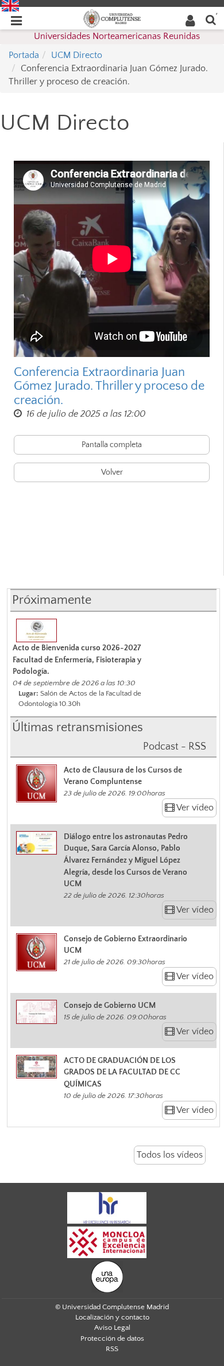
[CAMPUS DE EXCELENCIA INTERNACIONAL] (106, 1241)
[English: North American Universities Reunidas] (10, 5)
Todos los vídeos (170, 1155)
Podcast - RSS (174, 746)
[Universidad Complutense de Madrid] (112, 18)
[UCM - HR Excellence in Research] (106, 1207)
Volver (112, 472)
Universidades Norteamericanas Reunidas (117, 36)
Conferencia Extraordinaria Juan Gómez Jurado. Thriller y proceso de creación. (109, 386)
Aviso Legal (112, 1328)
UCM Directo (76, 55)
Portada (24, 55)
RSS (112, 1349)
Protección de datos (112, 1338)
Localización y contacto (112, 1317)
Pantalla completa (112, 444)
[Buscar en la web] (211, 19)
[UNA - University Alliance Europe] (107, 1276)
